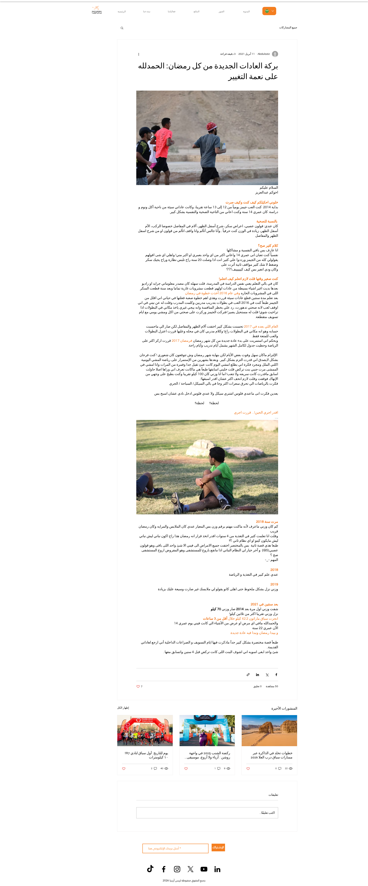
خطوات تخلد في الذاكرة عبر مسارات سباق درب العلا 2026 (271, 755)
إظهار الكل (123, 708)
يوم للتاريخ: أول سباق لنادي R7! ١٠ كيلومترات (146, 755)
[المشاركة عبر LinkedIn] (257, 674)
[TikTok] (150, 869)
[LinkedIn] (217, 869)
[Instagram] (177, 869)
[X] (190, 869)
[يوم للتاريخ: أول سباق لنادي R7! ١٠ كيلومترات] (145, 730)
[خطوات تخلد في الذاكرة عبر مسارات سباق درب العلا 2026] (269, 730)
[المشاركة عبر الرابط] (248, 674)
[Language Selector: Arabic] (269, 11)
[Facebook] (163, 869)
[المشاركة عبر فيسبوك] (276, 674)
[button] (122, 27)
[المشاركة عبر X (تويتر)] (267, 674)
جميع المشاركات (288, 27)
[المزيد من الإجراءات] (138, 54)
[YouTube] (204, 869)
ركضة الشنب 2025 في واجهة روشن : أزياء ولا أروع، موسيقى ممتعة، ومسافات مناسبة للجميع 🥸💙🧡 (208, 755)
